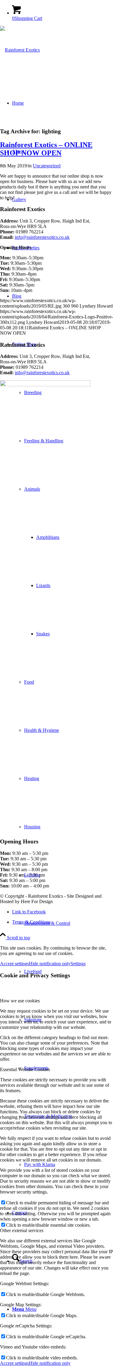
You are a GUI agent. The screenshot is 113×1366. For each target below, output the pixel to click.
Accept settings (14, 963)
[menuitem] (68, 923)
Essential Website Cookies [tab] (25, 1069)
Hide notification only (50, 963)
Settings (78, 963)
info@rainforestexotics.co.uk (42, 237)
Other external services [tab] (21, 1230)
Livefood (33, 971)
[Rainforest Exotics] (20, 49)
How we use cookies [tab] (20, 1000)
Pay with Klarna (39, 1164)
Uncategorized (47, 165)
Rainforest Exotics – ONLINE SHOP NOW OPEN (46, 149)
